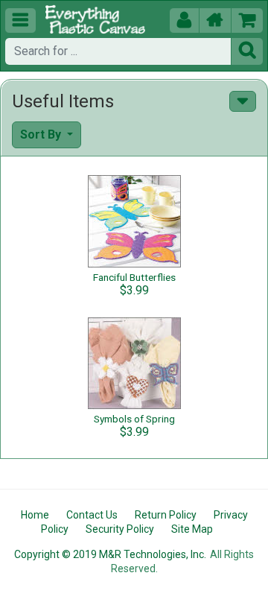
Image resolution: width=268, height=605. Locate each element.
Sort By (42, 134)
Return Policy (166, 515)
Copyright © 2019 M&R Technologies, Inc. (110, 554)
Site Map (192, 529)
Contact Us (92, 515)
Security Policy (120, 529)
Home (35, 515)
